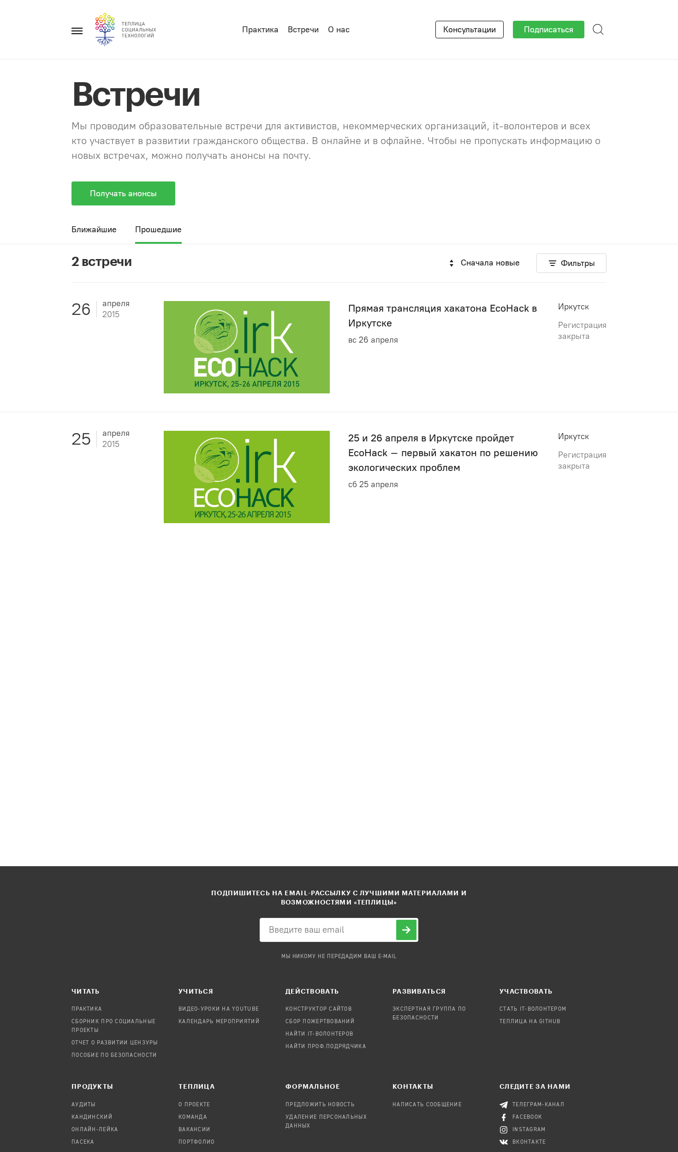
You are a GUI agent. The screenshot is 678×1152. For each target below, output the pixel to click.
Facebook (527, 1117)
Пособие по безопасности (114, 1055)
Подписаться (548, 29)
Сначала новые (490, 263)
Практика (260, 29)
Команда (192, 1117)
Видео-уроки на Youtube (218, 1009)
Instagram (529, 1130)
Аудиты (83, 1105)
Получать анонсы (123, 193)
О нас (339, 29)
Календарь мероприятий (219, 1022)
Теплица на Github (530, 1022)
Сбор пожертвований (320, 1022)
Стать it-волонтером (533, 1009)
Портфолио (196, 1142)
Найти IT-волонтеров (319, 1034)
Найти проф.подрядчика (325, 1046)
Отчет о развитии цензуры (114, 1043)
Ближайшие (94, 229)
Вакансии (194, 1130)
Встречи (303, 29)
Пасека (83, 1142)
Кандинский (92, 1117)
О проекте (194, 1105)
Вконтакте (529, 1142)
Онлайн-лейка (94, 1130)
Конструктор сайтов (318, 1009)
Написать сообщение (427, 1105)
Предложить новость (320, 1105)
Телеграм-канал (538, 1105)
